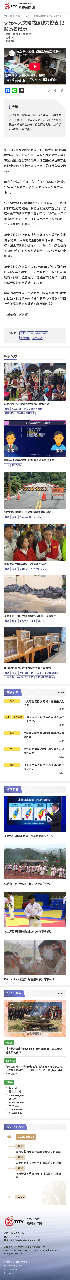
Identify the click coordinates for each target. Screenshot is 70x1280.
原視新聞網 (26, 7)
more (20, 1197)
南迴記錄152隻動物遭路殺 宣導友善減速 (27, 668)
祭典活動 (16, 409)
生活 (30, 333)
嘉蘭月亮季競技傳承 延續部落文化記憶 (26, 403)
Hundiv (10, 41)
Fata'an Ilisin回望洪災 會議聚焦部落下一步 (29, 979)
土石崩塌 (23, 621)
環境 (14, 673)
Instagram (9, 1273)
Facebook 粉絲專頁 (13, 1265)
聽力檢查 (24, 337)
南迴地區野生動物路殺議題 (44, 673)
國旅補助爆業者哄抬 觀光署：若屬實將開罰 (29, 460)
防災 (14, 621)
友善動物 (9, 677)
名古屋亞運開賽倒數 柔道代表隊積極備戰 (28, 931)
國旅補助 (16, 465)
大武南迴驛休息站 (44, 677)
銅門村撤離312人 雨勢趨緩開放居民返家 (27, 512)
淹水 (33, 621)
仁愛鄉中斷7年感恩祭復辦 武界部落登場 (27, 884)
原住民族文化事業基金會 (15, 1261)
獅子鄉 (41, 621)
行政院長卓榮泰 (39, 569)
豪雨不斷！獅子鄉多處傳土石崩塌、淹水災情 (30, 616)
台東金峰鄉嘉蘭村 (33, 409)
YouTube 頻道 (10, 1269)
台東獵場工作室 (25, 677)
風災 (14, 517)
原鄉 (22, 333)
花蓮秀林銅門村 (27, 517)
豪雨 (40, 517)
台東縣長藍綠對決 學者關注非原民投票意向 (44, 767)
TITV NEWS (24, 3)
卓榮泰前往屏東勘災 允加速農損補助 (25, 564)
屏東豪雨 (23, 569)
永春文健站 (41, 333)
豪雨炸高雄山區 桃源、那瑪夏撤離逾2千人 (28, 836)
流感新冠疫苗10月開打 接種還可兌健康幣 (44, 735)
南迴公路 (23, 673)
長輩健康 (37, 337)
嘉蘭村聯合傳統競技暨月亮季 (20, 413)
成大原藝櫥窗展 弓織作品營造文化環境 (44, 703)
